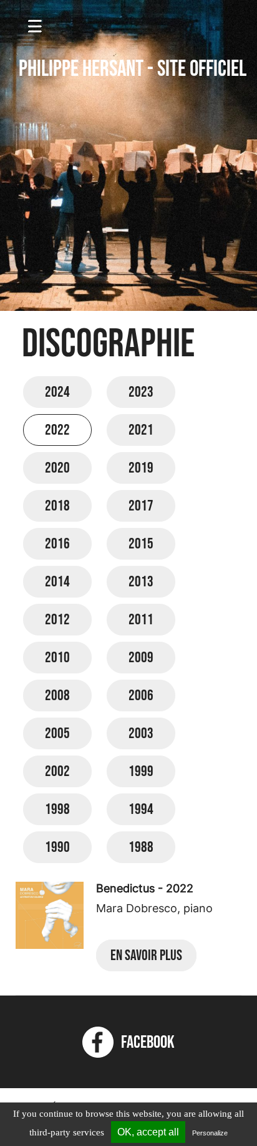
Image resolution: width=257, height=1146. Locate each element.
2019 (140, 468)
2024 (57, 392)
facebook (144, 1042)
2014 (57, 582)
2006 (140, 695)
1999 (140, 771)
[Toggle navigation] (35, 18)
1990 (57, 847)
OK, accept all (148, 1132)
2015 (140, 544)
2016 (57, 544)
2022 (57, 430)
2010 (57, 658)
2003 (140, 733)
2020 (57, 468)
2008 (57, 695)
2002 (57, 771)
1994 (140, 809)
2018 (57, 506)
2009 (140, 658)
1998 (57, 809)
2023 (140, 392)
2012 (57, 620)
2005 (57, 733)
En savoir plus (146, 955)
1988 (140, 847)
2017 (140, 506)
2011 (140, 620)
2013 (140, 582)
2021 (140, 430)
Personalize (210, 1133)
